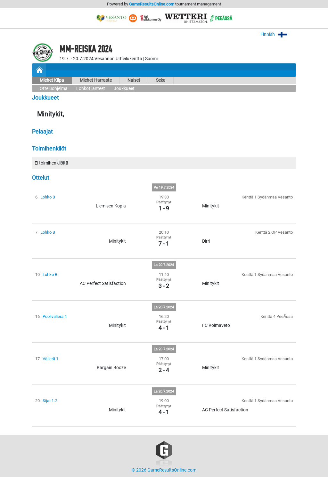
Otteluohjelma (54, 88)
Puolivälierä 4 (55, 316)
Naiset (133, 80)
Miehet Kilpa (52, 80)
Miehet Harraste (96, 80)
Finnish (268, 34)
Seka (161, 80)
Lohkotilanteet (90, 88)
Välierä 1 (50, 358)
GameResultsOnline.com (151, 4)
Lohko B (47, 197)
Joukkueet (124, 88)
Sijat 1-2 (50, 400)
